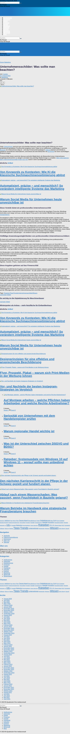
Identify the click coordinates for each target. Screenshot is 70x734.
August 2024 (8, 635)
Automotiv (7, 20)
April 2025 (7, 622)
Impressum (7, 539)
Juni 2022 (7, 677)
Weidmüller (42, 528)
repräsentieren (4, 214)
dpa (52, 520)
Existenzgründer (4, 522)
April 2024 (7, 641)
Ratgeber (7, 293)
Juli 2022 (7, 676)
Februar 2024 (8, 645)
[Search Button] (20, 38)
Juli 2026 (7, 600)
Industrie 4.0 (3, 525)
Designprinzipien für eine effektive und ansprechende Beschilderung (27, 360)
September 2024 (9, 633)
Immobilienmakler (59, 522)
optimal (47, 150)
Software (2, 528)
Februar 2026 (8, 605)
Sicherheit (51, 151)
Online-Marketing (34, 525)
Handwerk (7, 26)
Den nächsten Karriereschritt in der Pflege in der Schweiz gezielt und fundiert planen (34, 482)
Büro (17, 520)
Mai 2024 (7, 640)
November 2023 (9, 649)
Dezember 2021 (9, 687)
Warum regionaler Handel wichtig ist (29, 431)
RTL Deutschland (57, 525)
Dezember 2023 (9, 648)
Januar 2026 (8, 607)
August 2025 (8, 615)
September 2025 (9, 613)
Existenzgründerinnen (13, 522)
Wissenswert (8, 576)
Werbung (47, 528)
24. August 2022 (5, 76)
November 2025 (9, 610)
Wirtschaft (7, 33)
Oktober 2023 (8, 651)
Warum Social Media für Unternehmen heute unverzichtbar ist (31, 201)
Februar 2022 (8, 684)
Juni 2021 (7, 695)
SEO (63, 525)
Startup (11, 528)
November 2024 (9, 630)
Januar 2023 (8, 666)
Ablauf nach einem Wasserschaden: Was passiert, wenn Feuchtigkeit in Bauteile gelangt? (34, 496)
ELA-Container (60, 520)
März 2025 (7, 623)
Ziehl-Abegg (62, 528)
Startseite (7, 536)
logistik (14, 525)
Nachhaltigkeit (26, 525)
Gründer (32, 522)
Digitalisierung (45, 520)
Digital (6, 21)
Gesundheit (23, 522)
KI (10, 525)
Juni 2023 (7, 658)
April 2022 (7, 681)
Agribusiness (8, 18)
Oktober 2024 (8, 631)
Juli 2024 (7, 636)
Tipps (11, 293)
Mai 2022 (7, 679)
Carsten (5, 74)
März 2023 (7, 663)
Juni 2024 (7, 638)
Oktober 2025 (8, 612)
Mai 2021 (7, 697)
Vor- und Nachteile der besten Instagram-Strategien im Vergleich (29, 388)
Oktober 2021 (8, 691)
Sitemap (6, 542)
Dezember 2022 (9, 668)
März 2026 (7, 603)
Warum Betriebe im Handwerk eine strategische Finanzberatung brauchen (33, 510)
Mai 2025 (7, 620)
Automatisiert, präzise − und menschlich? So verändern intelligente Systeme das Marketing (32, 187)
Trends (15, 293)
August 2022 (8, 674)
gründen (28, 522)
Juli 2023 (7, 656)
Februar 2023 (8, 664)
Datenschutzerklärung (11, 537)
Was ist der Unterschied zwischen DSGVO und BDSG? (36, 445)
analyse (7, 520)
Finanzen (6, 23)
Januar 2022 (8, 686)
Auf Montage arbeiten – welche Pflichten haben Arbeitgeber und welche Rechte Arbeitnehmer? (37, 401)
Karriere (6, 29)
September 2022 (9, 672)
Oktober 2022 (8, 671)
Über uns (7, 540)
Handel (6, 25)
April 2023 (7, 661)
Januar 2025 (8, 626)
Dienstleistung (32, 520)
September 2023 (9, 653)
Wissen (35, 293)
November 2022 (9, 669)
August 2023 (8, 654)
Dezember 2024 (9, 628)
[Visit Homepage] (19, 14)
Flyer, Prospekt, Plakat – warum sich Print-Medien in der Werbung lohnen (34, 374)
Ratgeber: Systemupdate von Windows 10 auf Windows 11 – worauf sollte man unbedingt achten (36, 462)
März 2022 (7, 682)
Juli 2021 (7, 694)
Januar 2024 (8, 646)
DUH (54, 520)
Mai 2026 (7, 602)
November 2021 (9, 689)
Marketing (7, 31)
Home (2, 62)
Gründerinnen (38, 522)
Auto (11, 520)
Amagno (2, 520)
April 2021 (7, 699)
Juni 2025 (7, 618)
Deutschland (23, 520)
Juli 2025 (7, 617)
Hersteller (51, 522)
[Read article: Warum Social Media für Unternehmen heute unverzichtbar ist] (35, 194)
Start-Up (7, 528)
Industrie (6, 28)
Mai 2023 (7, 659)
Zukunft (67, 528)
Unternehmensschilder (25, 293)
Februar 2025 (8, 625)
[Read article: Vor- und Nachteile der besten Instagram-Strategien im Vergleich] (35, 381)
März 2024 (7, 643)
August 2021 (8, 692)
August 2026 (8, 599)
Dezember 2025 (9, 608)
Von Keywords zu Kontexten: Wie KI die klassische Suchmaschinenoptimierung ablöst (32, 173)
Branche (2, 150)
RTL (50, 525)
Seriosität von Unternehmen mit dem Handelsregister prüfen (29, 417)
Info (8, 525)
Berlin (14, 520)
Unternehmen (8, 146)
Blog (5, 34)
